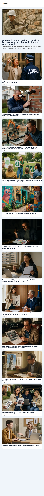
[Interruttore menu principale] (41, 3)
